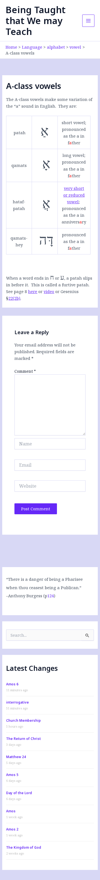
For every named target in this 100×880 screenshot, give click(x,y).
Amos (11, 811)
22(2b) (14, 298)
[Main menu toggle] (88, 21)
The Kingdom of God (23, 847)
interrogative (17, 702)
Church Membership (23, 720)
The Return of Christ (23, 738)
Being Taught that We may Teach (36, 20)
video (49, 291)
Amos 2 (12, 829)
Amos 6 (12, 684)
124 (50, 595)
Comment (25, 371)
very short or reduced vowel (74, 194)
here (32, 291)
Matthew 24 (16, 756)
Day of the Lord (19, 793)
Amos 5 (12, 774)
